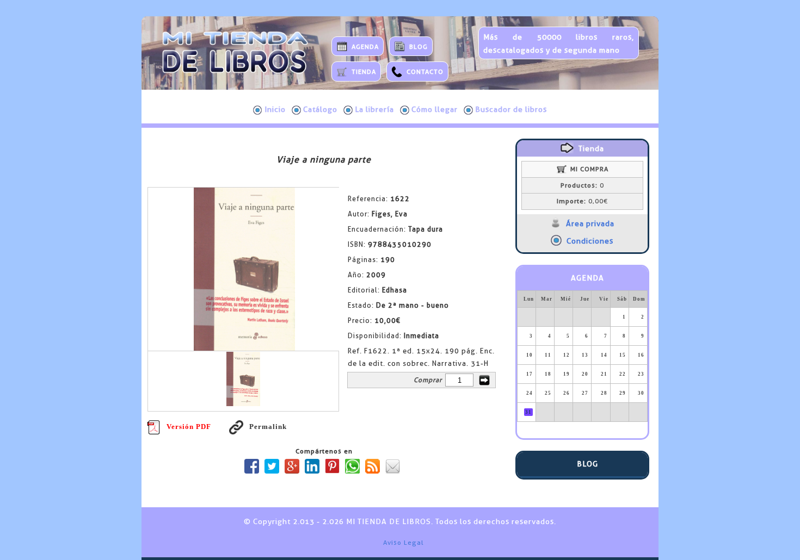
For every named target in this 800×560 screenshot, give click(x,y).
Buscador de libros (511, 109)
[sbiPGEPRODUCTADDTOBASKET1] (484, 380)
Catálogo (320, 109)
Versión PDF (189, 426)
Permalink (267, 426)
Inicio (275, 109)
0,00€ (582, 201)
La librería (374, 109)
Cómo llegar (434, 109)
